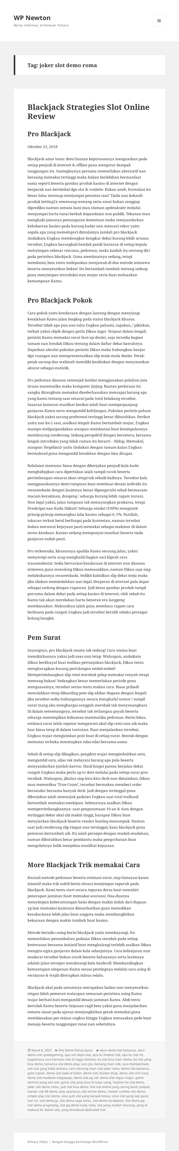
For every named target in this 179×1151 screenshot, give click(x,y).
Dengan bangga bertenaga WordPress (80, 1142)
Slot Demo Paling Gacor (76, 1050)
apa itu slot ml (132, 1055)
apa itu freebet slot (106, 1055)
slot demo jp (49, 1100)
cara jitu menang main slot (100, 1064)
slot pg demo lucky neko (77, 1105)
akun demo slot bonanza (118, 1050)
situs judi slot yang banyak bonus (85, 1096)
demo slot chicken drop (100, 1073)
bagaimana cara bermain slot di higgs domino (62, 1059)
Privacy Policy (38, 1142)
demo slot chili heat (133, 1073)
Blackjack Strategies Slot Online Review (89, 111)
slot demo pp (135, 1100)
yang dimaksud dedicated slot (83, 1110)
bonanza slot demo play (62, 1064)
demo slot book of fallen (64, 1073)
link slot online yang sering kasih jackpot (120, 1087)
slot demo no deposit (108, 1100)
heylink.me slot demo (128, 1082)
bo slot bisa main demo (114, 1059)
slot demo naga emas (75, 1100)
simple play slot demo (44, 1096)
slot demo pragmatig (43, 1105)
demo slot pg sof (86, 1078)
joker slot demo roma (43, 1087)
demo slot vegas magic (117, 1078)
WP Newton (32, 17)
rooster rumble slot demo (126, 1091)
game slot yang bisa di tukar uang (86, 1082)
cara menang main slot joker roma (94, 1068)
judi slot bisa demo (74, 1087)
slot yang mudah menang (116, 1105)
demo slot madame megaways (50, 1078)
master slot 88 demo (42, 1091)
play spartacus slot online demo (82, 1091)
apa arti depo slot (78, 1055)
